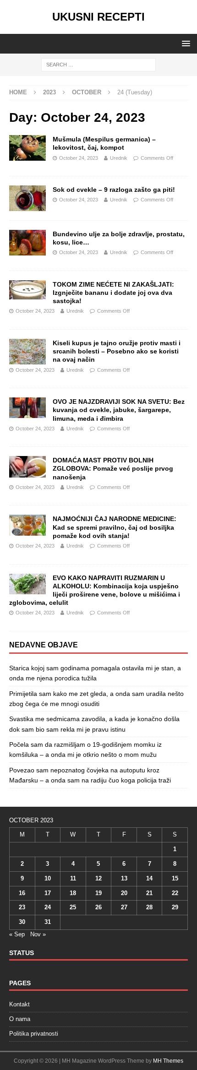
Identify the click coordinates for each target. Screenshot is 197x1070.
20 (124, 893)
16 (22, 893)
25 (73, 907)
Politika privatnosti (33, 1033)
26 (98, 907)
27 (124, 907)
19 (98, 893)
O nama (19, 1019)
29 (175, 907)
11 (73, 878)
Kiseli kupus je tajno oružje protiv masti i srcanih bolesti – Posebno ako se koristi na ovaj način (117, 351)
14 (149, 878)
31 (47, 921)
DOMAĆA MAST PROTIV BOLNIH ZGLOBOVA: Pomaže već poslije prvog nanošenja (113, 468)
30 (22, 921)
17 (47, 893)
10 (47, 878)
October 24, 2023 (78, 158)
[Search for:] (98, 64)
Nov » (38, 934)
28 (149, 907)
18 (73, 893)
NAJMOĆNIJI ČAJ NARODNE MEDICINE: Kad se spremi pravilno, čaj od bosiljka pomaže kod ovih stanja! (114, 527)
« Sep (17, 934)
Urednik (118, 158)
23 (22, 907)
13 (124, 878)
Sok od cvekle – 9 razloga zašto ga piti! (114, 189)
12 (98, 878)
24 (47, 907)
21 (149, 893)
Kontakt (19, 1004)
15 (175, 878)
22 (175, 893)
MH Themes (168, 1061)
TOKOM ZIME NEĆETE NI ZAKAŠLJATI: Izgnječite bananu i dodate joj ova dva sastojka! (113, 292)
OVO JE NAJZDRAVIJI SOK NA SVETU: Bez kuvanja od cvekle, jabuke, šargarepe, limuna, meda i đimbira (119, 410)
